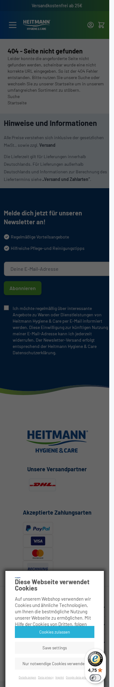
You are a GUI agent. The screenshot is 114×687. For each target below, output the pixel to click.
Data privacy (46, 677)
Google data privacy (78, 677)
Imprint (59, 677)
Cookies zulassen (54, 631)
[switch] (95, 677)
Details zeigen (27, 677)
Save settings (54, 647)
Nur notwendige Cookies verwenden (54, 663)
